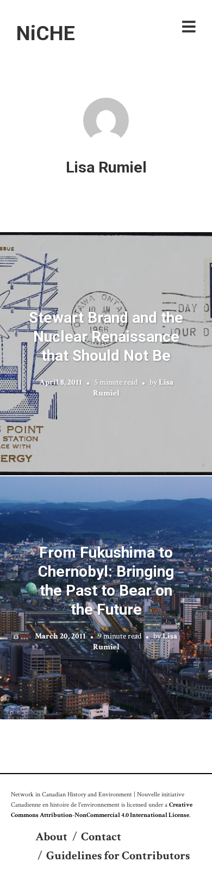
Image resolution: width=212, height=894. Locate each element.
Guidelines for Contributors (118, 856)
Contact (101, 837)
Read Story (106, 353)
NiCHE (45, 33)
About (51, 837)
